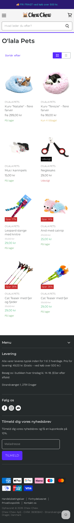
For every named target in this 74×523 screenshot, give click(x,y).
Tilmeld (12, 455)
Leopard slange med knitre (16, 232)
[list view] (66, 55)
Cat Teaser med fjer (54, 298)
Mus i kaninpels (16, 170)
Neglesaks (48, 170)
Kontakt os (30, 502)
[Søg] (67, 26)
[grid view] (57, 55)
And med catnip (52, 230)
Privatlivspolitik (11, 502)
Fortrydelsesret (37, 498)
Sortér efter (12, 55)
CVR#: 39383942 (33, 512)
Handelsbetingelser (13, 498)
